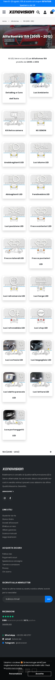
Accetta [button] (40, 674)
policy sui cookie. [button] (14, 668)
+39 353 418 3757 (23, 635)
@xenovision (21, 643)
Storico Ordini (8, 519)
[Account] (45, 12)
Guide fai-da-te (9, 516)
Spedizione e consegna (12, 561)
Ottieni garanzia (9, 530)
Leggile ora (7, 624)
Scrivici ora (16, 639)
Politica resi (7, 554)
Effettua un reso (9, 526)
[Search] (38, 12)
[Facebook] (10, 498)
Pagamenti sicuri (9, 557)
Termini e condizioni (11, 564)
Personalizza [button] (15, 674)
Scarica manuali (9, 533)
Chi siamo (6, 572)
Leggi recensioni (9, 537)
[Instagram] (4, 498)
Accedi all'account (10, 523)
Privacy (5, 568)
